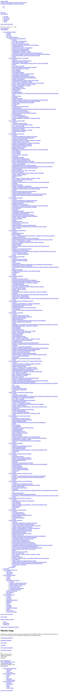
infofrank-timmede (6, 660)
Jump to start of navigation (7, 24)
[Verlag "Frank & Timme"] (14, 2)
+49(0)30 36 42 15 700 (9, 662)
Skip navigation (4, 14)
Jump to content (4, 1)
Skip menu (3, 12)
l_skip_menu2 (4, 616)
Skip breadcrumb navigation (7, 619)
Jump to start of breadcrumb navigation (10, 627)
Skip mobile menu (5, 28)
